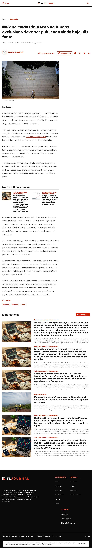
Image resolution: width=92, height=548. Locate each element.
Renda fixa (64, 514)
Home (4, 19)
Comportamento (75, 495)
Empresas (73, 490)
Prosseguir (81, 543)
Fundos (23, 304)
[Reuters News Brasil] (4, 52)
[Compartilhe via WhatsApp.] (64, 53)
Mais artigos (82, 315)
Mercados (73, 482)
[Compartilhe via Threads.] (79, 53)
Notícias (73, 477)
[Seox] (87, 536)
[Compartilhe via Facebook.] (75, 53)
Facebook (58, 486)
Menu (7, 3)
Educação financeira (68, 523)
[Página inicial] (15, 478)
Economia (14, 19)
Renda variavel (66, 519)
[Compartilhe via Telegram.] (84, 53)
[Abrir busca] (88, 3)
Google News (59, 495)
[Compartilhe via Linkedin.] (88, 53)
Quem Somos (57, 536)
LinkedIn (57, 503)
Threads (57, 499)
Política (72, 486)
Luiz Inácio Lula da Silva (36, 137)
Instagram (58, 490)
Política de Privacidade (43, 536)
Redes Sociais (60, 477)
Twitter (57, 482)
